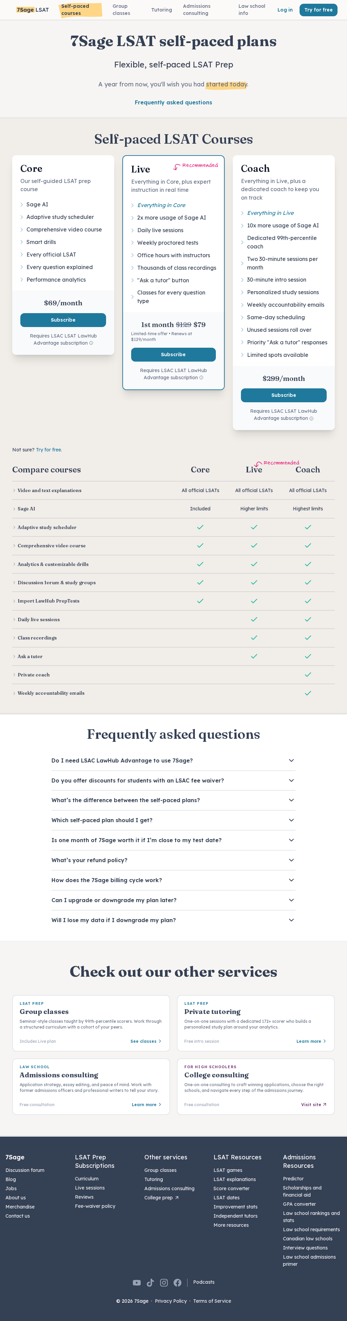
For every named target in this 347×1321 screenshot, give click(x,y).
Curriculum (87, 1179)
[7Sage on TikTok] (150, 1283)
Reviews (84, 1197)
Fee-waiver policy (95, 1206)
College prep (158, 1198)
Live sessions (90, 1188)
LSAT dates (226, 1198)
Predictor (293, 1179)
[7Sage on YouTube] (137, 1283)
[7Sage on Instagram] (164, 1283)
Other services (165, 1157)
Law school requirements (311, 1229)
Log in (285, 10)
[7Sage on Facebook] (178, 1283)
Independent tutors (235, 1216)
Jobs (11, 1188)
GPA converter (299, 1204)
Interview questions (305, 1248)
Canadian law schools (307, 1239)
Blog (10, 1179)
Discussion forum (24, 1170)
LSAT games (227, 1170)
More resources (231, 1225)
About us (15, 1198)
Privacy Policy (171, 1301)
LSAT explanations (234, 1179)
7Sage (14, 1157)
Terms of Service (212, 1301)
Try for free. (49, 450)
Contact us (17, 1216)
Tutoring (153, 1179)
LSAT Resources (237, 1157)
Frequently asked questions (173, 102)
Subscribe (63, 320)
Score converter (231, 1188)
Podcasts (204, 1282)
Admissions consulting (169, 1188)
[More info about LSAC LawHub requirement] (91, 343)
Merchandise (20, 1207)
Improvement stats (235, 1207)
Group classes (160, 1170)
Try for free (318, 10)
